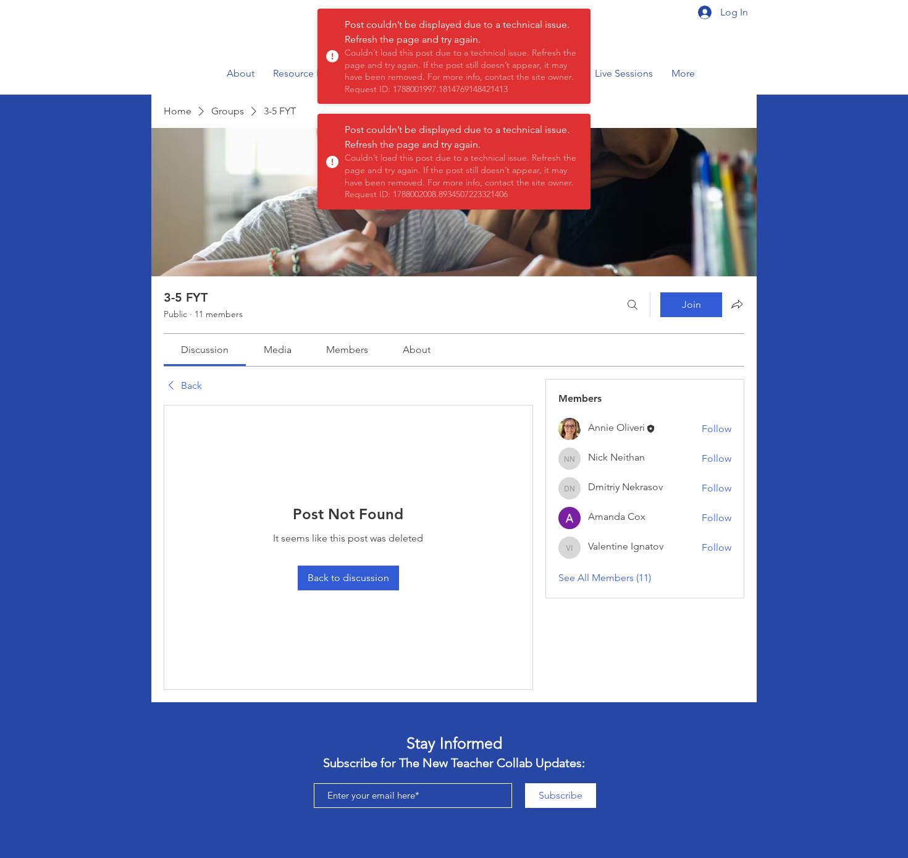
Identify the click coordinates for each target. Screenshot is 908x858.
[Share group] (736, 304)
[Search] (632, 304)
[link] (205, 349)
